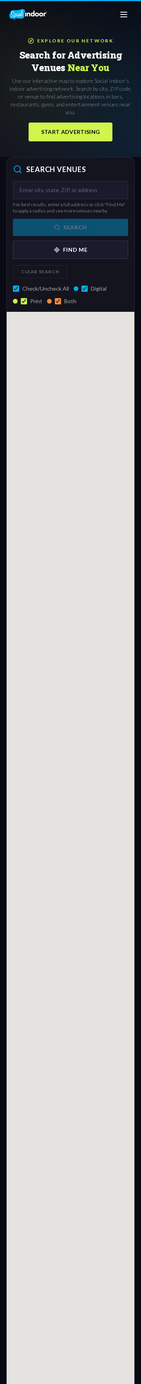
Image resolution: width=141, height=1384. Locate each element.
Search (75, 227)
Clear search (40, 272)
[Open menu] (124, 14)
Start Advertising (70, 131)
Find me (75, 249)
